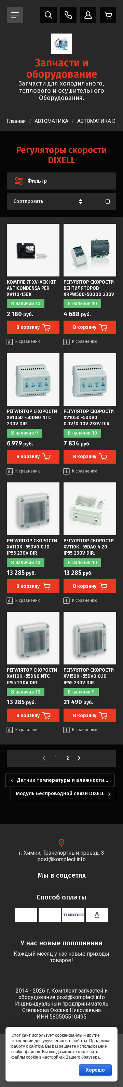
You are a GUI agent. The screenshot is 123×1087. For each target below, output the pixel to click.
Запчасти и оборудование (61, 68)
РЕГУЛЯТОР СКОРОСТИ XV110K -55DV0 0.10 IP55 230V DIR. (32, 547)
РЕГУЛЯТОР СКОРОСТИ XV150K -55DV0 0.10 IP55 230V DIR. (89, 676)
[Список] (107, 201)
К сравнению (28, 341)
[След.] (78, 758)
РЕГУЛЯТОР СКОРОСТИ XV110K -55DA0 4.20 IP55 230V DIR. (89, 547)
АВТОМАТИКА (51, 121)
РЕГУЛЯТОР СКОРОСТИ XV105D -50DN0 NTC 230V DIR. (32, 418)
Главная (16, 121)
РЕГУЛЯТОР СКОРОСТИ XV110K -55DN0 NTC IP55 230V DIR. (32, 676)
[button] (15, 15)
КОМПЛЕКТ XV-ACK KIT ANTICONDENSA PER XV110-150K (31, 288)
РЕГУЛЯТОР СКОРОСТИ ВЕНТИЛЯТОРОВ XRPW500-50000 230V (89, 288)
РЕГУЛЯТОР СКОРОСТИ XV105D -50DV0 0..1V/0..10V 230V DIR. (89, 418)
